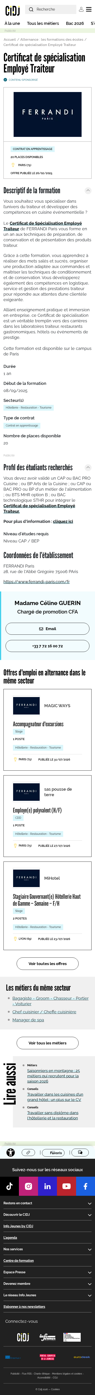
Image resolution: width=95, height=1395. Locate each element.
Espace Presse (14, 1272)
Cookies (55, 1389)
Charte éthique (42, 1373)
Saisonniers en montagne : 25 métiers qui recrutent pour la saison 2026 (53, 1076)
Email (51, 628)
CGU (55, 1377)
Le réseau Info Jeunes (19, 1295)
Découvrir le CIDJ (16, 1214)
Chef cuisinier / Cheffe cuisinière (44, 1011)
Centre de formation (18, 1260)
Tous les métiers (43, 23)
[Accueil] (12, 10)
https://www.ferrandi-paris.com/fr (36, 581)
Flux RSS (27, 1373)
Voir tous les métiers (47, 1043)
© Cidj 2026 (42, 1389)
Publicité (15, 1373)
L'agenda (10, 1237)
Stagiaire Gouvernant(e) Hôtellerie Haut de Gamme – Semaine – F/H (46, 900)
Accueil (10, 39)
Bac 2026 (75, 23)
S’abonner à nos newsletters (24, 1307)
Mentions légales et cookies (67, 1373)
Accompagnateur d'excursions (38, 724)
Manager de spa (28, 1019)
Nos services (13, 1249)
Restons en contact (17, 1203)
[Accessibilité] (10, 1152)
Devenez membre (16, 1283)
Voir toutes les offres (48, 963)
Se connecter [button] (81, 9)
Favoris (56, 1153)
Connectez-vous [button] (21, 1321)
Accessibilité (43, 1377)
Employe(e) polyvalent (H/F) (37, 810)
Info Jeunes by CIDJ (18, 1226)
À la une (12, 23)
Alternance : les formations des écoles (51, 39)
